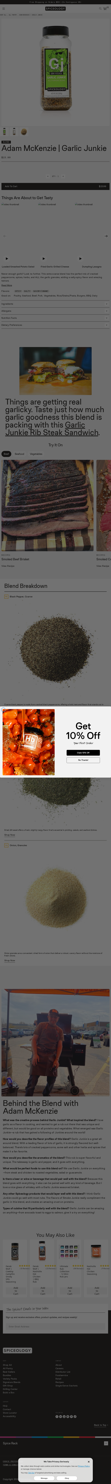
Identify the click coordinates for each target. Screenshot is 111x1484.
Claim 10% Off (83, 752)
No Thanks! (83, 760)
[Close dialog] (3, 710)
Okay (67, 1478)
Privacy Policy (84, 1466)
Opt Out (31, 1473)
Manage (44, 1478)
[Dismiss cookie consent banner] (88, 1462)
